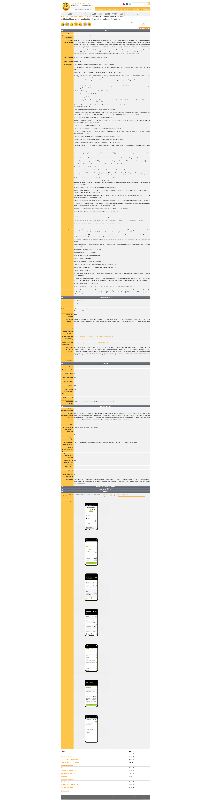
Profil (105, 30)
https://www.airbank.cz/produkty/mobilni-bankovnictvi (88, 35)
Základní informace (106, 297)
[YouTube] (124, 4)
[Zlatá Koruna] (65, 10)
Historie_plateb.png (66, 756)
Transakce (105, 363)
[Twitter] (130, 4)
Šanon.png (64, 776)
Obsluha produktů (105, 406)
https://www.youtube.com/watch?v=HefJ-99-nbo (115, 494)
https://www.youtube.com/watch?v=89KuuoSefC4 (131, 496)
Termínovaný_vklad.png (67, 779)
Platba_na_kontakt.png (67, 765)
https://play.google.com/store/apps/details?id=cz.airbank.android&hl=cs (93, 336)
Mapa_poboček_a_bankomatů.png (70, 762)
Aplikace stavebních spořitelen (105, 486)
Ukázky (105, 491)
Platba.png (64, 767)
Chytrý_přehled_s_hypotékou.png (70, 759)
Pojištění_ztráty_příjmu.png (68, 773)
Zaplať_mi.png (65, 781)
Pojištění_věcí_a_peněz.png (68, 770)
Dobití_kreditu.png (66, 753)
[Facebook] (127, 4)
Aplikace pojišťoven (105, 489)
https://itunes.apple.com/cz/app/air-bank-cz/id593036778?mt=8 (91, 342)
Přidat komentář (145, 28)
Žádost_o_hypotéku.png (67, 787)
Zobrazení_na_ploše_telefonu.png (70, 784)
